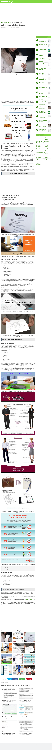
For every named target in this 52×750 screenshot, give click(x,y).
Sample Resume (32, 745)
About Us (27, 744)
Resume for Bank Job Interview (25, 700)
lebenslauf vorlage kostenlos (26, 747)
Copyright (18, 744)
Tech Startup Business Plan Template (41, 84)
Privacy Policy (36, 744)
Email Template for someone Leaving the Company (43, 98)
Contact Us (31, 744)
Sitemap (14, 744)
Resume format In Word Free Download (27, 716)
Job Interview (5, 682)
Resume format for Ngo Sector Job (9, 700)
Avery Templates (39, 138)
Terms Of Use (23, 744)
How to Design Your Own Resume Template (10, 733)
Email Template (39, 152)
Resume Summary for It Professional (26, 733)
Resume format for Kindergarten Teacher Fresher (43, 103)
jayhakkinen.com (28, 599)
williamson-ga (7, 1)
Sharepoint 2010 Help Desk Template (42, 69)
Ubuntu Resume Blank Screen (8, 716)
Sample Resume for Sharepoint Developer (43, 46)
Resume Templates (5, 27)
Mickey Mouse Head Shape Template (42, 60)
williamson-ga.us (26, 745)
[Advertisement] (26, 13)
